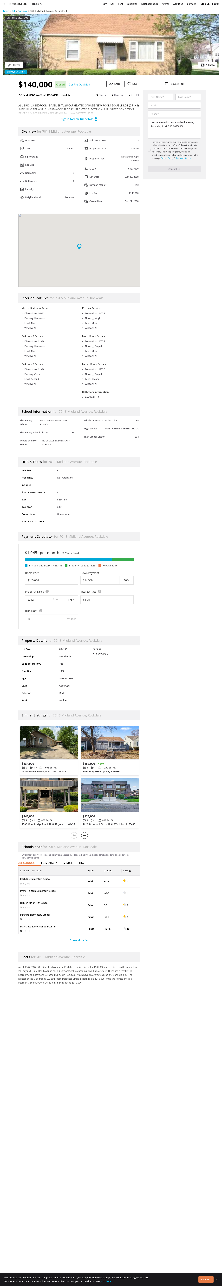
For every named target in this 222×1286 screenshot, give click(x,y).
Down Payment (89, 573)
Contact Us (174, 169)
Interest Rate (88, 591)
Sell (112, 3)
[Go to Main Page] (15, 4)
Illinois (35, 3)
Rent (120, 3)
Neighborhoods (149, 3)
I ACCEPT (206, 1279)
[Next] (84, 835)
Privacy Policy (167, 158)
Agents (165, 3)
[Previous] (74, 835)
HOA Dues (31, 611)
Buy (105, 3)
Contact (191, 3)
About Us (178, 3)
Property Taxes (34, 591)
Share (117, 83)
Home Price (32, 573)
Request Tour (177, 83)
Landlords (132, 3)
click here (106, 1281)
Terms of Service (183, 158)
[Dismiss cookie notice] (216, 1279)
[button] (111, 44)
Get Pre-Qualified (79, 84)
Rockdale (22, 11)
